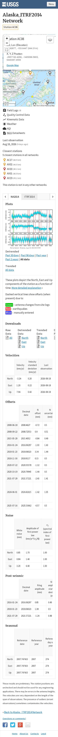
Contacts (34, 733)
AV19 (14, 178)
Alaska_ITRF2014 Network (22, 18)
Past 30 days (12, 255)
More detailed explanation (26, 288)
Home (14, 733)
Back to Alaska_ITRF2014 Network (23, 712)
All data (25, 259)
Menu (51, 4)
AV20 (14, 169)
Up (23, 346)
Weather (9, 124)
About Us (24, 733)
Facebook (5, 724)
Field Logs (12, 110)
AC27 (14, 160)
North (25, 337)
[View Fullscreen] (6, 50)
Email (27, 724)
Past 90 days (27, 255)
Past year (41, 255)
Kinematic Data (13, 119)
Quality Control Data (16, 115)
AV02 (14, 164)
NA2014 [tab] (15, 196)
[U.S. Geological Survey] (10, 3)
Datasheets (14, 133)
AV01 (14, 173)
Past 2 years (11, 259)
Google (20, 724)
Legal (43, 733)
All (10, 337)
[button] (49, 73)
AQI (7, 128)
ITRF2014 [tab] (29, 196)
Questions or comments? (14, 718)
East (24, 342)
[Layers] (50, 39)
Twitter (12, 724)
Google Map (13, 65)
